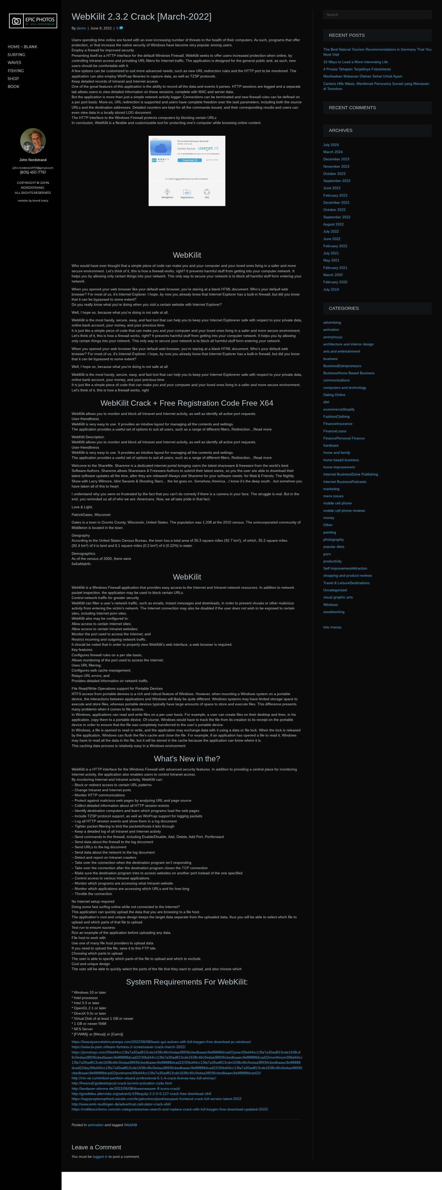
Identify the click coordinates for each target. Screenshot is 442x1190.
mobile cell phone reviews (344, 510)
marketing (331, 489)
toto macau (332, 627)
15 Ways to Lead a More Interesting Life (355, 62)
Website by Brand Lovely (33, 200)
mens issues (333, 496)
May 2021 (331, 260)
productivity (332, 561)
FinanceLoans (334, 431)
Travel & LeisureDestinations (346, 583)
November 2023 (336, 166)
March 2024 (333, 152)
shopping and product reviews (347, 575)
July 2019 (331, 289)
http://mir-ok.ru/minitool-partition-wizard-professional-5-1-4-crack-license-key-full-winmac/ (144, 1078)
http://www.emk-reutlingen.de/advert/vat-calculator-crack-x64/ (121, 1104)
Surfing (16, 54)
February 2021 (335, 268)
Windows (330, 605)
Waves (14, 62)
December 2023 (336, 159)
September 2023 (336, 181)
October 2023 (334, 174)
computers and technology (344, 388)
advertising (332, 322)
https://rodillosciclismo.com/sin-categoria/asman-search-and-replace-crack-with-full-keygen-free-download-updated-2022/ (170, 1109)
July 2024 (331, 145)
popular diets (333, 547)
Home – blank (22, 46)
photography (333, 539)
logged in (100, 1156)
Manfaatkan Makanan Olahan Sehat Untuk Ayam (362, 76)
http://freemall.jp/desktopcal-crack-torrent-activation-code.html (122, 1083)
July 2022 (331, 231)
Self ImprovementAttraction (345, 568)
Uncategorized (335, 590)
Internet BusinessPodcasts (344, 482)
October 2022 (334, 210)
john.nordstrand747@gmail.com (33, 167)
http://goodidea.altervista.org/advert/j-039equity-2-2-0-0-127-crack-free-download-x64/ (142, 1094)
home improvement (339, 467)
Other (328, 525)
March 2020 (333, 275)
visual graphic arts (338, 597)
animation (96, 1125)
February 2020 (335, 282)
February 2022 (335, 246)
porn (327, 554)
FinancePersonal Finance (344, 438)
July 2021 (331, 253)
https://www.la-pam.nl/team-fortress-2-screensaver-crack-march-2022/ (128, 1047)
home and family (336, 452)
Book (13, 86)
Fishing (16, 71)
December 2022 (336, 202)
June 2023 (331, 188)
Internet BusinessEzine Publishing (350, 474)
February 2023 (335, 195)
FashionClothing (336, 416)
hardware (331, 445)
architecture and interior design (348, 344)
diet (326, 402)
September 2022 (336, 217)
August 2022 (333, 224)
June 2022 (331, 239)
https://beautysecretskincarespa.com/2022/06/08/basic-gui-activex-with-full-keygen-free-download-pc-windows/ (161, 1042)
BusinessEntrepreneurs (342, 366)
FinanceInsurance (337, 424)
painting (329, 532)
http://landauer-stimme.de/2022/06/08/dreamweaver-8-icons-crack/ (126, 1088)
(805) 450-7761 (33, 172)
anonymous (332, 337)
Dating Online (334, 395)
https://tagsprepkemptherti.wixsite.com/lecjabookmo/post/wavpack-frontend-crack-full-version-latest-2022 (156, 1099)
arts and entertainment (341, 351)
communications (336, 380)
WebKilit (130, 1125)
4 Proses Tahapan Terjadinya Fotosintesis (357, 69)
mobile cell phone (337, 503)
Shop (13, 78)
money (328, 518)
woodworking (334, 612)
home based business (341, 460)
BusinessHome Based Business (348, 373)
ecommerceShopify (339, 409)
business (330, 359)
